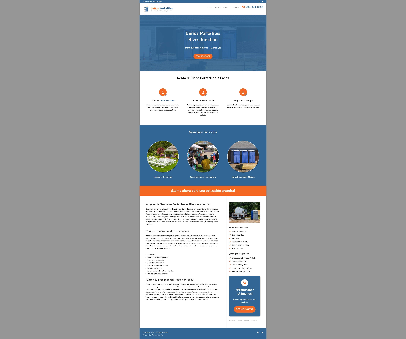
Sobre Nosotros (221, 7)
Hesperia (246, 321)
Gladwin (239, 321)
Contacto (235, 7)
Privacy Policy (147, 335)
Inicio (210, 7)
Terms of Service (157, 335)
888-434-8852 (157, 1)
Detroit (232, 321)
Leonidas (254, 321)
